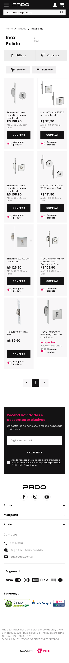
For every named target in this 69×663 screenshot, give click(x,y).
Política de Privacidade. (24, 465)
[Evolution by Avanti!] (26, 651)
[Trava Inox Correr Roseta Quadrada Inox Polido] (52, 312)
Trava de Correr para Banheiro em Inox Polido (17, 115)
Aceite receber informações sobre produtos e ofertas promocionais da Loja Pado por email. (36, 463)
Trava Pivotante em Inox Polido (18, 260)
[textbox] (34, 12)
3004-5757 (16, 543)
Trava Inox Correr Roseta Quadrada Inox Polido (51, 334)
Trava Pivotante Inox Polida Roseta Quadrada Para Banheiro (52, 261)
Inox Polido (37, 28)
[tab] (18, 69)
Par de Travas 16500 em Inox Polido (52, 114)
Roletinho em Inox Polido (17, 333)
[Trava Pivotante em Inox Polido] (18, 239)
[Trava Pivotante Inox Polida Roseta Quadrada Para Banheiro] (52, 239)
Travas (22, 28)
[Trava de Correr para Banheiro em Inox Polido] (18, 93)
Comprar (19, 134)
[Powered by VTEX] (43, 651)
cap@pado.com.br (22, 556)
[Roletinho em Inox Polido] (18, 312)
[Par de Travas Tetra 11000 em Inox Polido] (52, 166)
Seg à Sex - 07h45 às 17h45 (27, 550)
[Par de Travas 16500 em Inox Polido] (52, 93)
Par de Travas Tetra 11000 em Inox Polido (52, 187)
